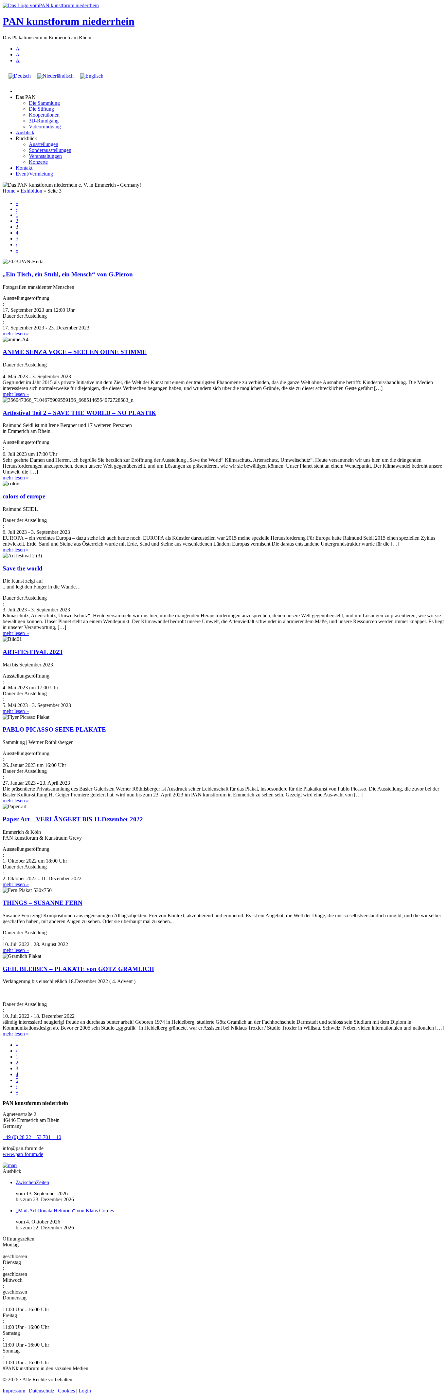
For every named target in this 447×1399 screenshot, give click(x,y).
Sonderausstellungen (50, 150)
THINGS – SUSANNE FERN (42, 902)
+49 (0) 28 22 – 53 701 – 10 (32, 1137)
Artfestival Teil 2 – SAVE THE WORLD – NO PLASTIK (79, 412)
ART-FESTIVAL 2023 (33, 651)
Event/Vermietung (34, 174)
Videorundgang (45, 126)
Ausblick (25, 132)
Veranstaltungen (45, 156)
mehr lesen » (16, 333)
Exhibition (31, 191)
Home (9, 191)
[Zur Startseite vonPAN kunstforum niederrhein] (51, 5)
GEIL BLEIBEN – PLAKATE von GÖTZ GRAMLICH (78, 968)
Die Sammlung (44, 103)
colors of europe (24, 496)
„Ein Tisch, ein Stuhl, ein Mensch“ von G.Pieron (68, 274)
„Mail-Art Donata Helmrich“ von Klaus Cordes (65, 1210)
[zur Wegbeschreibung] (10, 1165)
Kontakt (24, 168)
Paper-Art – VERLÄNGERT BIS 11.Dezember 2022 (73, 819)
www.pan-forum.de (23, 1154)
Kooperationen (44, 115)
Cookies (66, 1390)
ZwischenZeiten (32, 1182)
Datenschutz (41, 1390)
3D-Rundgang (44, 120)
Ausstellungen (43, 144)
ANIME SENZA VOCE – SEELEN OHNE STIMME (75, 351)
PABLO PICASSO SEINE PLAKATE (54, 729)
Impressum (14, 1390)
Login (85, 1390)
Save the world (23, 568)
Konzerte (38, 162)
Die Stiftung (41, 109)
